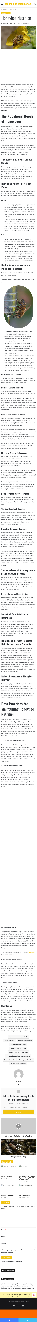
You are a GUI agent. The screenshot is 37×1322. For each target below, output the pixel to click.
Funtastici (5, 23)
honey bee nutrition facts (19, 1052)
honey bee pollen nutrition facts (19, 1056)
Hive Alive (32, 952)
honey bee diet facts (19, 1044)
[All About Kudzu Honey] (9, 1189)
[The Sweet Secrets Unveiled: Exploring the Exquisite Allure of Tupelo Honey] (27, 1169)
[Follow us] (34, 1295)
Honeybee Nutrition (19, 1064)
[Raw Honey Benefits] (27, 1189)
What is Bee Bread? (6, 1176)
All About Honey (11, 9)
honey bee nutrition (19, 1048)
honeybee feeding (26, 1060)
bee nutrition (10, 1041)
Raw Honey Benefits (24, 1195)
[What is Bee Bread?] (9, 1169)
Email (3, 1236)
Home (4, 9)
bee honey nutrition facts (19, 1037)
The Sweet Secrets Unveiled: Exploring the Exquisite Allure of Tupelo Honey (27, 1177)
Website (3, 1243)
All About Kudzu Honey (7, 1195)
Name (3, 1230)
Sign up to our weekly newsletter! (12, 1261)
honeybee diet (10, 1060)
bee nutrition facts (25, 1041)
